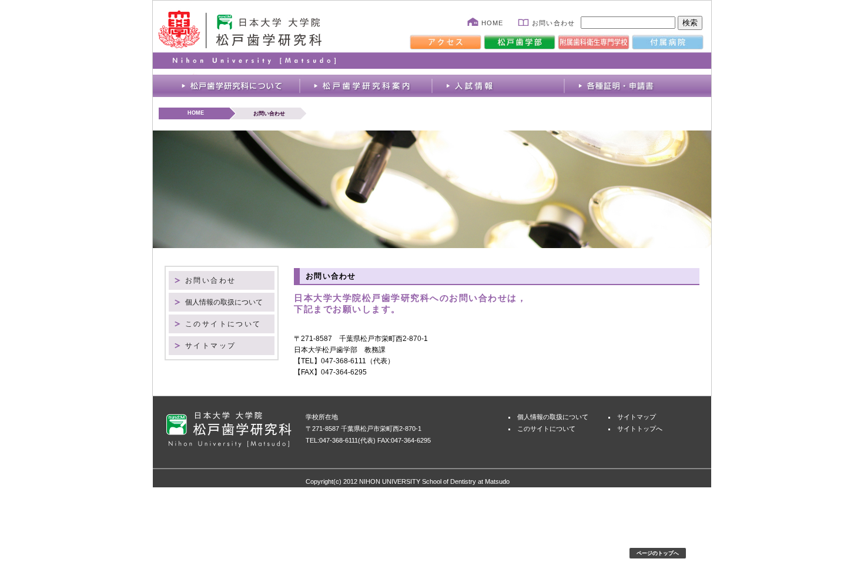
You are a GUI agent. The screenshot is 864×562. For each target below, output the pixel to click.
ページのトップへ (658, 553)
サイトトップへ (639, 428)
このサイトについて (223, 324)
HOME (492, 22)
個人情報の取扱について (224, 302)
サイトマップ (210, 346)
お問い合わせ (553, 22)
